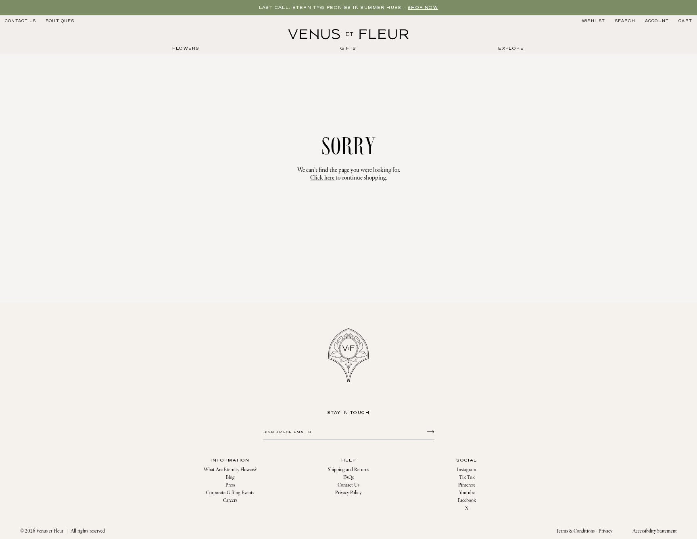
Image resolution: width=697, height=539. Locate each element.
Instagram (466, 470)
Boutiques (60, 21)
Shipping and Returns (348, 470)
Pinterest (466, 485)
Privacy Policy (348, 493)
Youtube (467, 493)
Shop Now (423, 7)
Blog (230, 477)
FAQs (348, 477)
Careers (230, 500)
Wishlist (593, 21)
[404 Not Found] (348, 34)
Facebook (467, 500)
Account (657, 21)
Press (230, 485)
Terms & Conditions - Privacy (584, 531)
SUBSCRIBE (429, 431)
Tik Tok (467, 477)
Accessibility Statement (654, 531)
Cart (685, 21)
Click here (323, 178)
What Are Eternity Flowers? (230, 470)
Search (625, 20)
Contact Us (20, 21)
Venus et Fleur (49, 531)
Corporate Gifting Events (230, 493)
